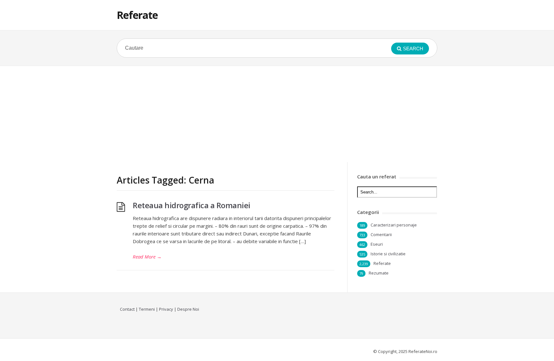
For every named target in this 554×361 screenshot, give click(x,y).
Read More (147, 256)
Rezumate (379, 273)
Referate (137, 15)
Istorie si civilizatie (388, 254)
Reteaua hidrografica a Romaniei (191, 205)
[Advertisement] (277, 114)
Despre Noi (188, 309)
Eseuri (377, 244)
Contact (127, 309)
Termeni (147, 309)
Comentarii (381, 234)
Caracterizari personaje (394, 225)
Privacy (166, 309)
